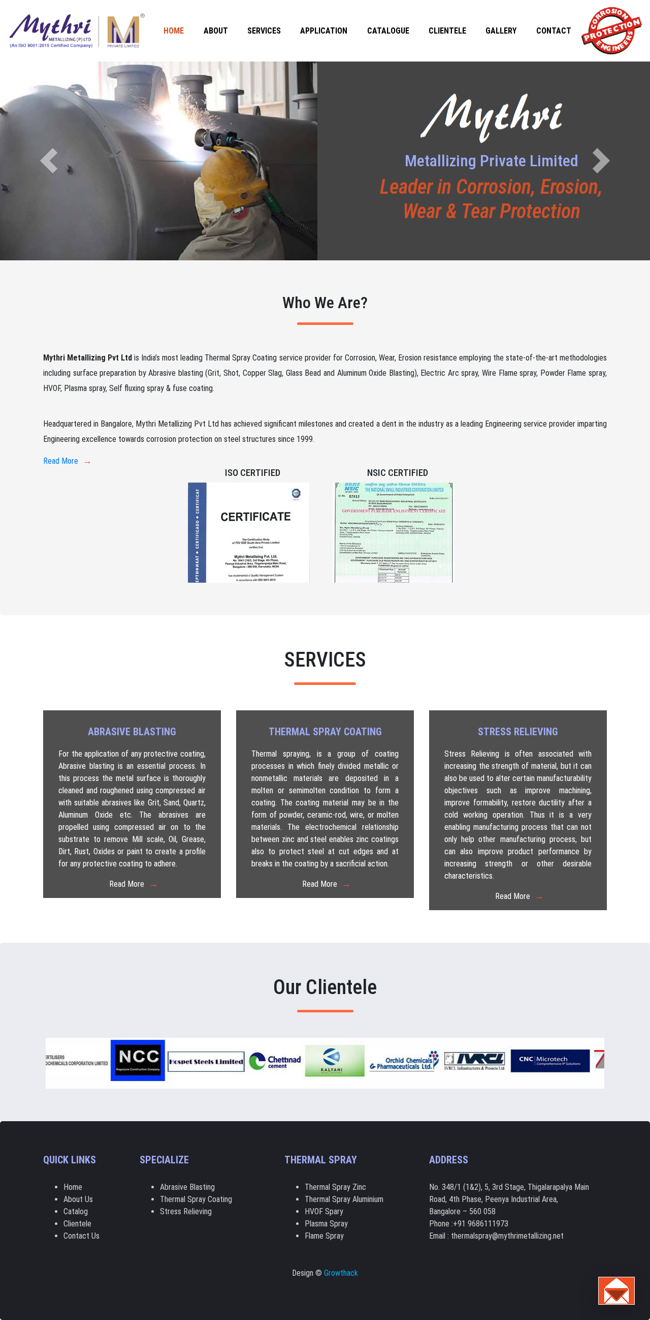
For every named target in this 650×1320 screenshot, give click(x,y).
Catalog (75, 1211)
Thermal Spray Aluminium (344, 1199)
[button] (49, 161)
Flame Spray (324, 1236)
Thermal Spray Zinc (335, 1187)
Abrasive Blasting (187, 1187)
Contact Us (81, 1236)
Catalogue (388, 31)
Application (323, 31)
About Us (78, 1199)
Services (264, 31)
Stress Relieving (186, 1211)
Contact (553, 31)
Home (174, 31)
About (216, 31)
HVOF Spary (324, 1211)
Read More (60, 461)
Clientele (447, 31)
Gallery (500, 31)
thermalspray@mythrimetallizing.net (506, 1236)
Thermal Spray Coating (196, 1199)
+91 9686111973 (480, 1223)
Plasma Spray (326, 1223)
